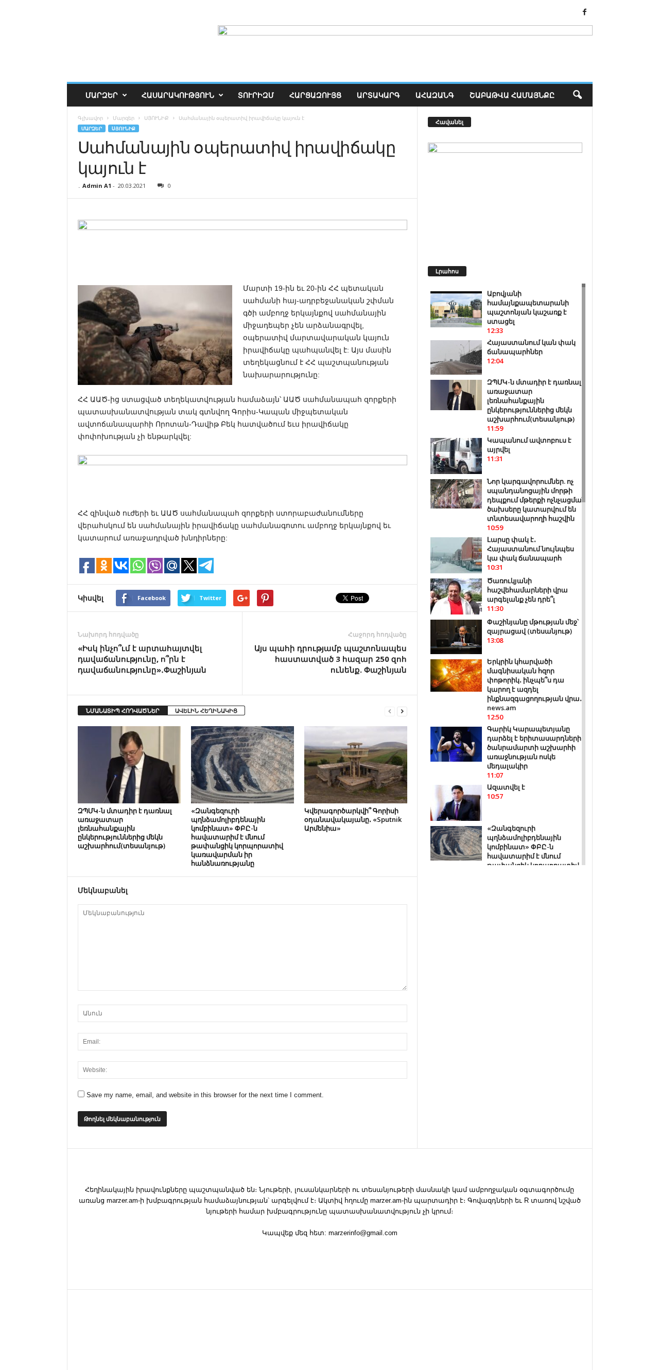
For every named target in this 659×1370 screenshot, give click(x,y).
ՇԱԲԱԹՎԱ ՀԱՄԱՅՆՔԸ (512, 95)
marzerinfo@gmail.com (362, 1233)
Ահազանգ (434, 95)
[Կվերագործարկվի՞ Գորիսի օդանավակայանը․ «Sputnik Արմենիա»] (355, 764)
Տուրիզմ (256, 95)
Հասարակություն (178, 95)
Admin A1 (96, 185)
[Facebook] (585, 12)
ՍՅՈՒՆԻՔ (123, 128)
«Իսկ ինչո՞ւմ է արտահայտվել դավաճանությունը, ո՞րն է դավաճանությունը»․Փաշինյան (142, 659)
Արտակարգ (378, 95)
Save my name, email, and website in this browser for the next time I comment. (205, 1095)
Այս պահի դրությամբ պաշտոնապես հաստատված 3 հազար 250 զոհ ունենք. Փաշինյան (330, 659)
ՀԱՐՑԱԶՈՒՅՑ (315, 95)
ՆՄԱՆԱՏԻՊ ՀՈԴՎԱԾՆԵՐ (123, 710)
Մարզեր (101, 95)
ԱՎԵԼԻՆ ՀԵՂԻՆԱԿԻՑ (206, 710)
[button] (577, 95)
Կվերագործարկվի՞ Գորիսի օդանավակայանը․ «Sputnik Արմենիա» (353, 819)
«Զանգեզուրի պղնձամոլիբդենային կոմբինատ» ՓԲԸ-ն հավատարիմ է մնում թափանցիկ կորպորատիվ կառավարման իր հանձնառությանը (237, 837)
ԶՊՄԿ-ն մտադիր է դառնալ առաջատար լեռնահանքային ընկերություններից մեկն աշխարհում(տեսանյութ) (125, 828)
